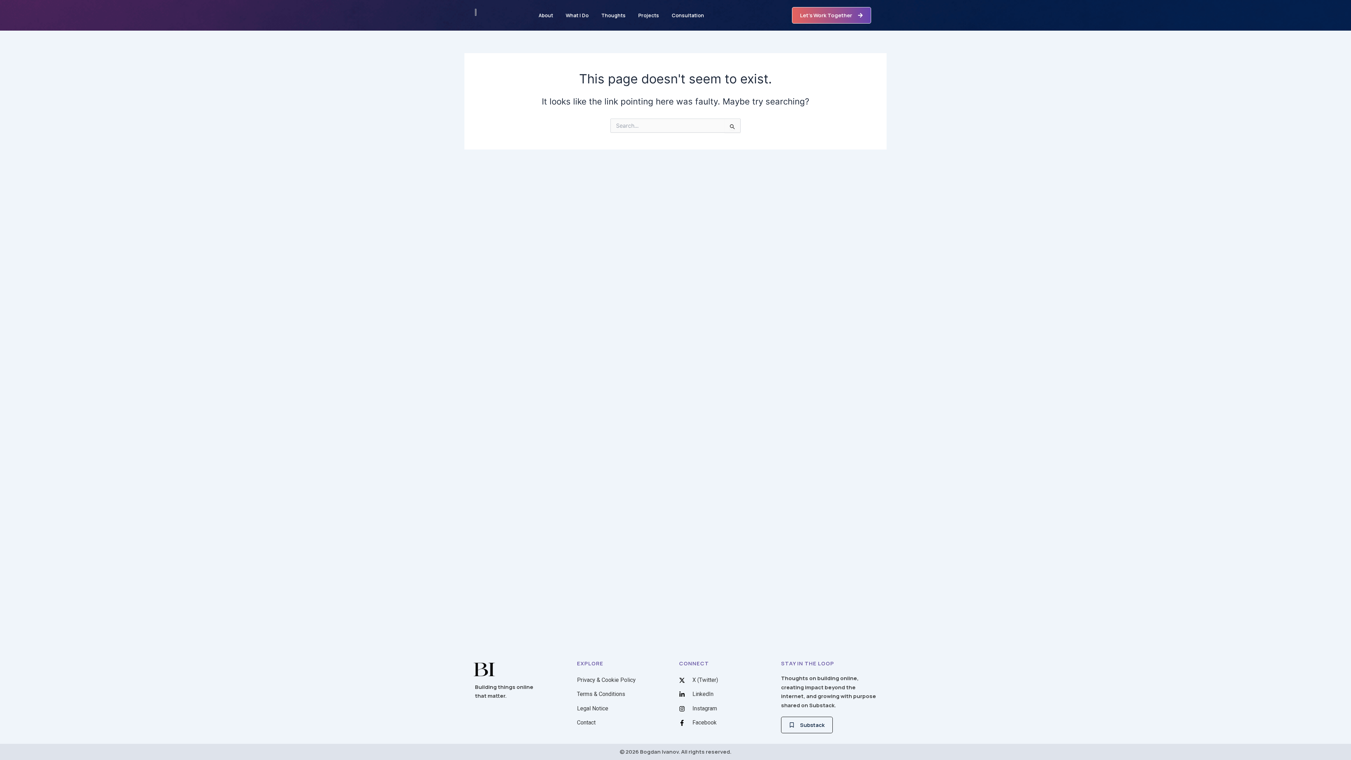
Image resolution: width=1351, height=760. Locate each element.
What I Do (577, 15)
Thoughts (613, 15)
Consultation (688, 15)
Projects (648, 15)
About (546, 15)
